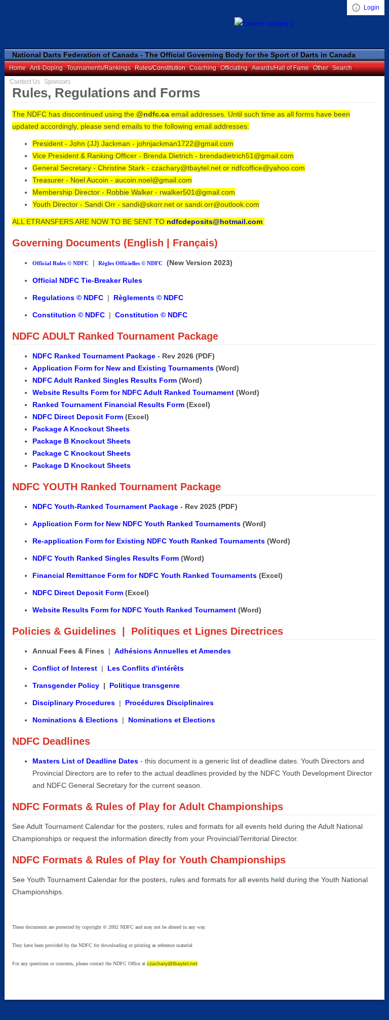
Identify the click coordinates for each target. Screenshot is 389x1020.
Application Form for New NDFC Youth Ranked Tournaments (136, 524)
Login (371, 7)
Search (342, 67)
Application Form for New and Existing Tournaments (123, 368)
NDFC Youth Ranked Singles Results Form (105, 558)
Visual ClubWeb (356, 8)
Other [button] (320, 67)
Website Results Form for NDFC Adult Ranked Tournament (133, 392)
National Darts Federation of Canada (70, 24)
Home (17, 67)
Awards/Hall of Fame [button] (280, 67)
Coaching (202, 67)
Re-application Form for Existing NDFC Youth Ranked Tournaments (148, 541)
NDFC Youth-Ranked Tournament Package (105, 506)
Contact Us (24, 81)
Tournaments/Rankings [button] (99, 67)
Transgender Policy (65, 685)
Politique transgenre (144, 685)
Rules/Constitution (160, 67)
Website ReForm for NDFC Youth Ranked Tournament (134, 610)
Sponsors (57, 81)
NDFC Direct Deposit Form (77, 417)
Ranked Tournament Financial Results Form (108, 404)
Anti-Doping (46, 67)
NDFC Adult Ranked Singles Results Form (104, 380)
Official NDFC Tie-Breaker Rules (87, 280)
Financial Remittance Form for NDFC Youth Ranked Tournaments (144, 575)
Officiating (234, 67)
